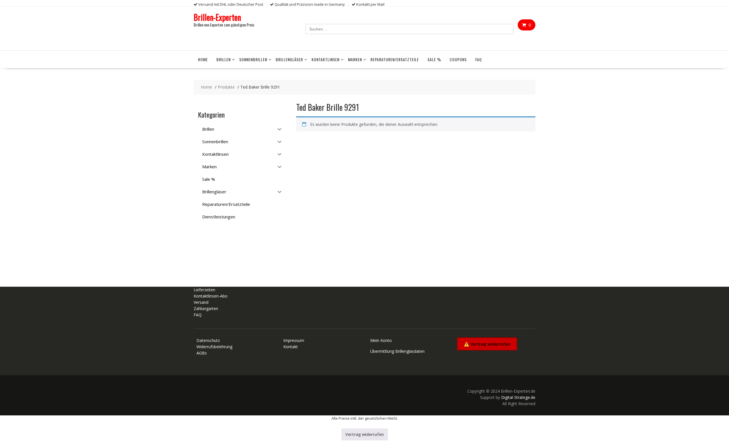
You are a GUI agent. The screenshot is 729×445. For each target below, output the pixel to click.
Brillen (223, 59)
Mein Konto (381, 340)
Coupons (458, 59)
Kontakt (290, 346)
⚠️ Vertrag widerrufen (487, 344)
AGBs (201, 353)
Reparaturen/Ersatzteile (394, 59)
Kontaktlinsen (325, 59)
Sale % (434, 59)
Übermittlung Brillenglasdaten (397, 351)
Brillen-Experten (217, 17)
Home (203, 59)
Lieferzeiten (204, 289)
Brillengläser (289, 59)
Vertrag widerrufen (364, 434)
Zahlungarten (206, 308)
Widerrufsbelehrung (214, 346)
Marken (355, 59)
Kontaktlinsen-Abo (211, 296)
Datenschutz (208, 340)
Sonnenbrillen (253, 59)
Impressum (293, 340)
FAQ (478, 59)
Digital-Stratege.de (518, 397)
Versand (201, 302)
